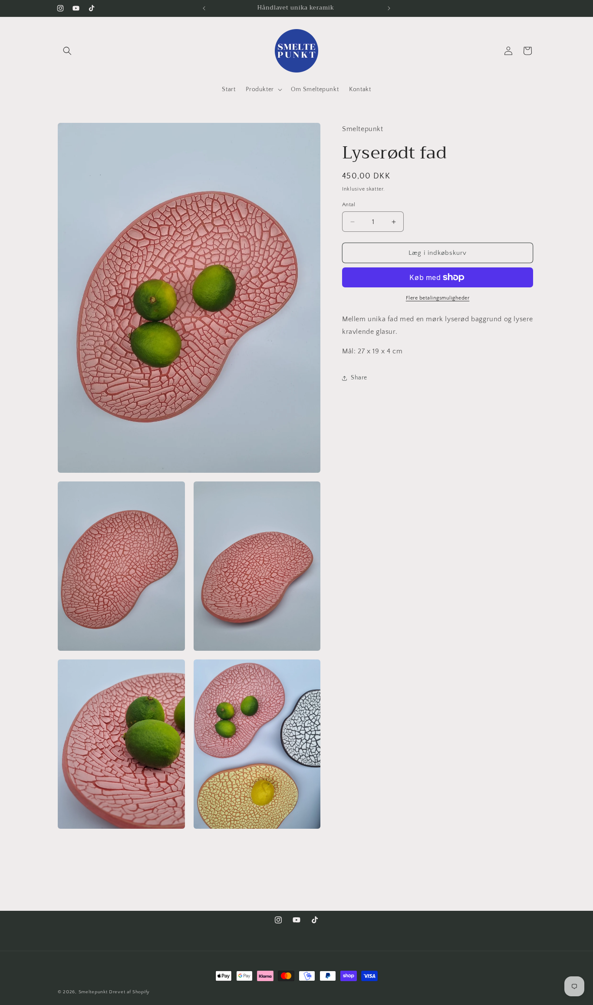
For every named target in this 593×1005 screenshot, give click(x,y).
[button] (67, 50)
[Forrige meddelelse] (204, 8)
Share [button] (359, 377)
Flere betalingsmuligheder (438, 298)
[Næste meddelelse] (389, 8)
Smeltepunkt (93, 992)
